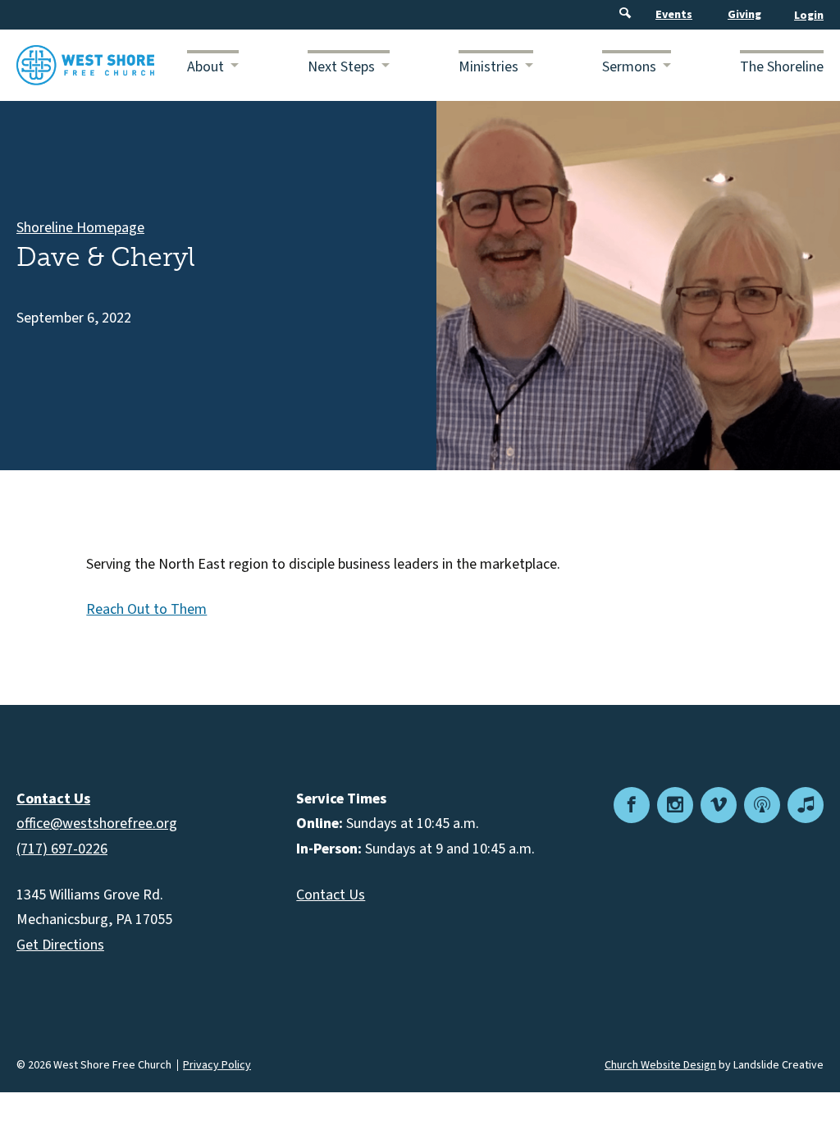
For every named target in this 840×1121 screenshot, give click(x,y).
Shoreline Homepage (80, 227)
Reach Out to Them (146, 609)
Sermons (629, 67)
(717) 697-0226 (61, 849)
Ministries (488, 67)
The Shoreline (782, 67)
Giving (744, 15)
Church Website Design (660, 1065)
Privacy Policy (217, 1065)
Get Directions (60, 945)
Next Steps (341, 67)
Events (673, 15)
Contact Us (330, 895)
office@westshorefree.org (96, 823)
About (205, 67)
